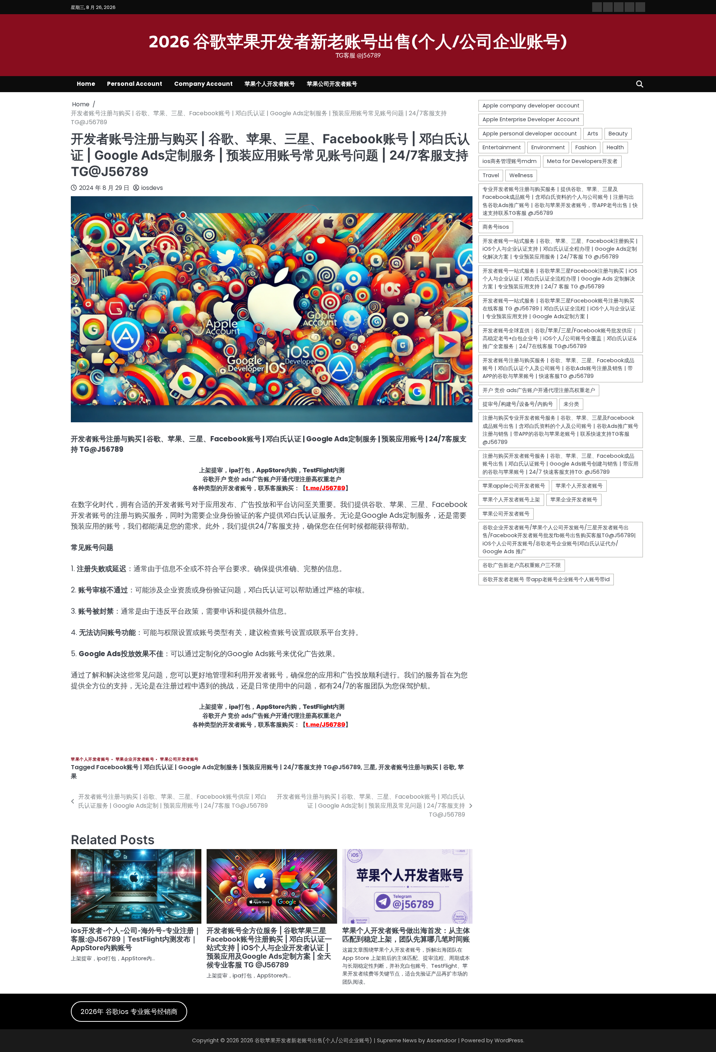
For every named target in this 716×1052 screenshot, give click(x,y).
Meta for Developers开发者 (582, 161)
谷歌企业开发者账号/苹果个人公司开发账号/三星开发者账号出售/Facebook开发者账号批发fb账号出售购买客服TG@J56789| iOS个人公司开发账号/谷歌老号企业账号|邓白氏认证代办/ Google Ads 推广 (559, 539)
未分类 (571, 404)
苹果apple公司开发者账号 (514, 485)
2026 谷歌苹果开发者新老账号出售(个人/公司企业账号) (358, 40)
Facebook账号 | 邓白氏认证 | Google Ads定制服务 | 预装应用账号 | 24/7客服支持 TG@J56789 (228, 767)
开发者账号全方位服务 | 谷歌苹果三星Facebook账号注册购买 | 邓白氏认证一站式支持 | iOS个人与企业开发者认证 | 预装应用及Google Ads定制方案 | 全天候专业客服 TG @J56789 (269, 947)
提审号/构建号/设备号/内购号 (518, 404)
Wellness (521, 175)
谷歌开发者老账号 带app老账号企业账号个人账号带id (546, 579)
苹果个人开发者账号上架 (511, 499)
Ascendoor (441, 1040)
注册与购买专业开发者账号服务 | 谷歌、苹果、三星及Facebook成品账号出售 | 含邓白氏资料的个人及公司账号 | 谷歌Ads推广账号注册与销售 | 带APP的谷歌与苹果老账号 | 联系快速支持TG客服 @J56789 (560, 430)
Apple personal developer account (530, 133)
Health (615, 147)
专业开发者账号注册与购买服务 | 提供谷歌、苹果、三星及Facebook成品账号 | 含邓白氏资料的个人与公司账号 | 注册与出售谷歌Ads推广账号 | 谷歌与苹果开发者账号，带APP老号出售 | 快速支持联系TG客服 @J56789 (560, 201)
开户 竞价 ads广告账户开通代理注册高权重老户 (539, 390)
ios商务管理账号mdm (510, 161)
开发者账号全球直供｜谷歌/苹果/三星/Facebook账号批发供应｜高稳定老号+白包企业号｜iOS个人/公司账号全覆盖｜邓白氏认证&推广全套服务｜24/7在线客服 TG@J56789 (560, 338)
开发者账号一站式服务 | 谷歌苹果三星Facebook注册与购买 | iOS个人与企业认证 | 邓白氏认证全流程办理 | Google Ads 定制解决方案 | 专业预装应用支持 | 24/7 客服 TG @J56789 (560, 279)
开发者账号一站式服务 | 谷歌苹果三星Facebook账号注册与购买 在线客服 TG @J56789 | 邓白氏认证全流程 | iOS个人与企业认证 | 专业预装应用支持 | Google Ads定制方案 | (559, 308)
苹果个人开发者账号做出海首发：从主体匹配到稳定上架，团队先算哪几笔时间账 (406, 934)
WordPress (508, 1040)
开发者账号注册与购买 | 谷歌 (417, 767)
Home (86, 84)
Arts (592, 133)
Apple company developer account (531, 105)
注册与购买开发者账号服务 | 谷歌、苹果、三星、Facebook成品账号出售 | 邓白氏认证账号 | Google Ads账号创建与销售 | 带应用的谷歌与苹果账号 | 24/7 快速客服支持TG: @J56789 (560, 464)
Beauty (618, 133)
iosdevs (152, 188)
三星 (370, 767)
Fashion (585, 147)
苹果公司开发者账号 (332, 84)
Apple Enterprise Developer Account (531, 119)
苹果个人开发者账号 (270, 84)
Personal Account (134, 84)
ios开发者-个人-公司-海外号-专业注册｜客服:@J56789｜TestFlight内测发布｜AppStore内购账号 (136, 939)
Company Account (203, 84)
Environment (548, 147)
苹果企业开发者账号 (135, 759)
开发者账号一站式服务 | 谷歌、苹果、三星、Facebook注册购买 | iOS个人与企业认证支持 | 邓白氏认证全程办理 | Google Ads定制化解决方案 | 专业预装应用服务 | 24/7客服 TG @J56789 (560, 249)
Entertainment (502, 147)
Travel (491, 175)
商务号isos (496, 227)
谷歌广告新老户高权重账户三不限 (522, 565)
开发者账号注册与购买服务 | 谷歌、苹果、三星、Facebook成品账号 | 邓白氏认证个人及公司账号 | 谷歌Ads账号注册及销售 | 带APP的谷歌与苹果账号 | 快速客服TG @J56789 (558, 368)
